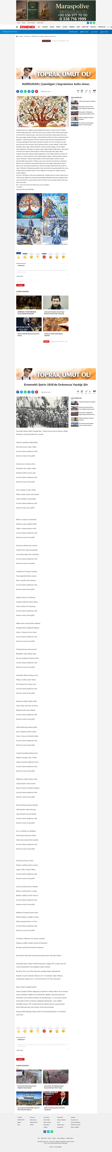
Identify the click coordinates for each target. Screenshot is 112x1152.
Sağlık (19, 1122)
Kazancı (65, 27)
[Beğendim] (18, 254)
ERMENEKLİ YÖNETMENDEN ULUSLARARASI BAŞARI (27, 312)
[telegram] (29, 91)
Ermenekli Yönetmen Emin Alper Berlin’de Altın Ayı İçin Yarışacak (54, 312)
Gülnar (52, 27)
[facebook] (17, 91)
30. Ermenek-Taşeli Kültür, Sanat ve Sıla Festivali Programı (28, 1108)
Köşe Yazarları (47, 1122)
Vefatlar (45, 1127)
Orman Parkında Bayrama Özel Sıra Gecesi (28, 334)
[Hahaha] (50, 254)
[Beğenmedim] (37, 254)
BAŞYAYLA (93, 27)
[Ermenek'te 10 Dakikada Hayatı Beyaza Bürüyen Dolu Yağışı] (55, 1076)
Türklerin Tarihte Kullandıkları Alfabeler (53, 334)
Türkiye (58, 27)
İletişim (24, 22)
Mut (39, 27)
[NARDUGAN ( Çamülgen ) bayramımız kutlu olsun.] (42, 111)
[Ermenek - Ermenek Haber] (27, 27)
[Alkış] (25, 254)
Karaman (45, 27)
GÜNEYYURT (85, 27)
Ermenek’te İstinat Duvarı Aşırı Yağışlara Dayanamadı (27, 1087)
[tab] (21, 265)
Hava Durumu (74, 1120)
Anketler (73, 1117)
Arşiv (58, 1122)
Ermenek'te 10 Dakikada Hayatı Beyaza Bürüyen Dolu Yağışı (54, 1087)
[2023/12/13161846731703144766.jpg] (42, 219)
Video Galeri (74, 31)
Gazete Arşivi (60, 1124)
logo (51, 1141)
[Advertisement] (56, 54)
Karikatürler (60, 1127)
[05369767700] (94, 23)
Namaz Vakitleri (75, 1127)
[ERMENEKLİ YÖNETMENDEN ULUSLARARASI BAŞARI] (29, 302)
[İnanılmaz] (57, 254)
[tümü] (108, 27)
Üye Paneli (105, 31)
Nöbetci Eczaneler (75, 1124)
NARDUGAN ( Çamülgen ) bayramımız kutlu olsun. (44, 36)
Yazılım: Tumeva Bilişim (55, 1147)
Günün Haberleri (61, 1120)
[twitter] (21, 91)
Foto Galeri (85, 31)
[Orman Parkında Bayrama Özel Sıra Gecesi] (29, 324)
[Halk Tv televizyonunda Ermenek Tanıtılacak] (55, 1098)
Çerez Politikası (31, 22)
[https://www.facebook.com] (88, 23)
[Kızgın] (44, 254)
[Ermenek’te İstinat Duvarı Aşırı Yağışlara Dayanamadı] (29, 1076)
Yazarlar (95, 31)
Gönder (20, 285)
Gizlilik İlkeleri (40, 22)
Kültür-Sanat (27, 36)
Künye (18, 22)
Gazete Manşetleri (75, 1122)
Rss (39, 1138)
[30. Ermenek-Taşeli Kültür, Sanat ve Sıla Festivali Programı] (29, 1098)
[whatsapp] (25, 91)
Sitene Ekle (44, 1138)
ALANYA (19, 1117)
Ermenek (72, 27)
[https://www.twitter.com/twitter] (91, 23)
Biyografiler (46, 1124)
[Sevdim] (31, 254)
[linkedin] (32, 91)
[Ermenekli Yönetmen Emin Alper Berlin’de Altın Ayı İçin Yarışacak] (55, 302)
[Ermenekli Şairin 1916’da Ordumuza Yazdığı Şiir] (42, 412)
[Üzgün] (63, 254)
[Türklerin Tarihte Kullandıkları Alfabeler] (55, 324)
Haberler (21, 36)
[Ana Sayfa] (17, 36)
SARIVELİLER (101, 27)
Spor (18, 1124)
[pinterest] (36, 91)
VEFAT (78, 27)
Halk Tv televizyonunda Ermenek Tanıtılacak (54, 1108)
